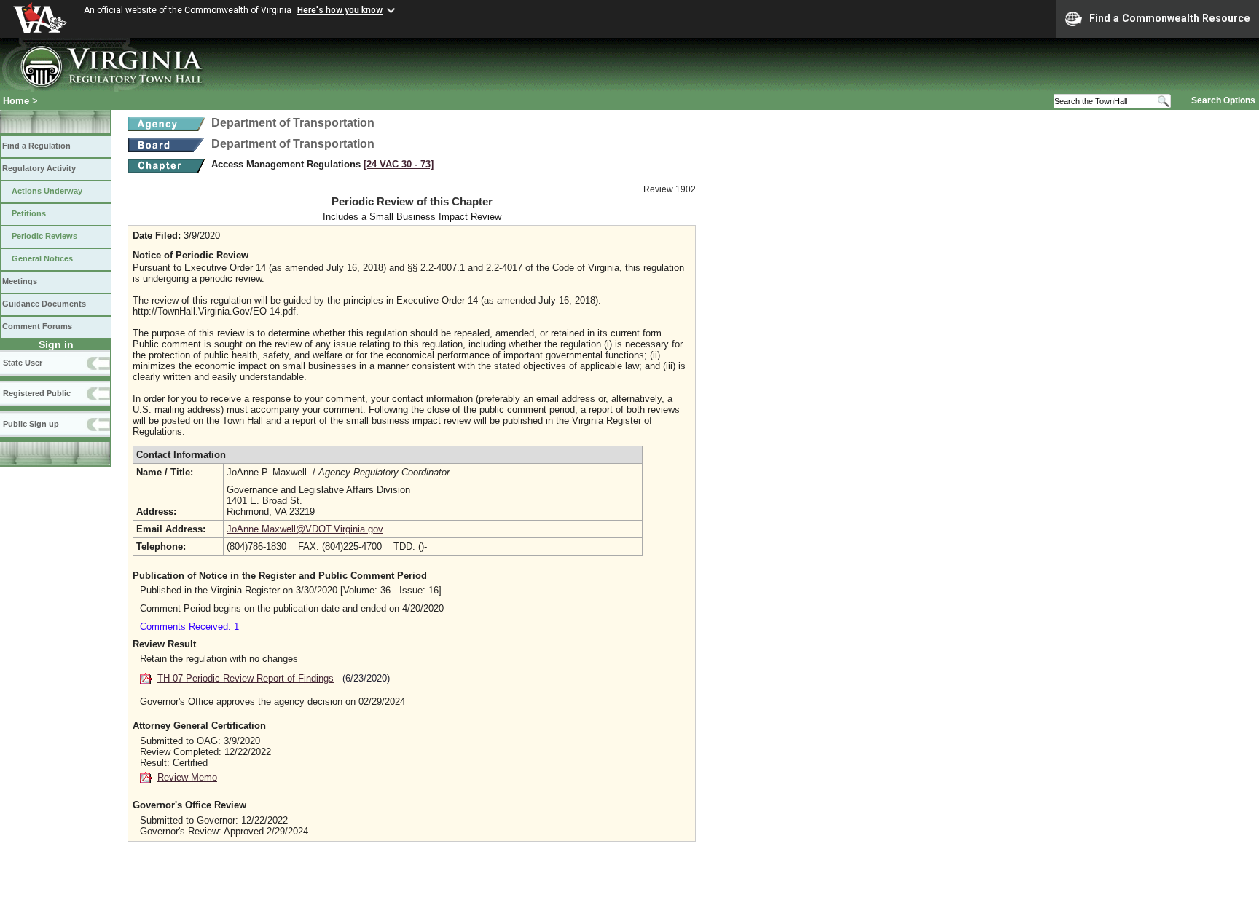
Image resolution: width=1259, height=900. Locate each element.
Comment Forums (37, 326)
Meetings (19, 281)
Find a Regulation (36, 145)
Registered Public (37, 393)
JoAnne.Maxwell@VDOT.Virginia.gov (305, 529)
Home (16, 100)
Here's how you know (340, 10)
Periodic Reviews (44, 236)
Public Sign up (31, 423)
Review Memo (187, 777)
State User (22, 362)
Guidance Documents (44, 303)
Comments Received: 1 (189, 626)
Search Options (1223, 100)
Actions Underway (47, 190)
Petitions (29, 213)
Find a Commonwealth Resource (1169, 18)
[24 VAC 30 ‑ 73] (399, 164)
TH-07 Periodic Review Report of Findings (245, 678)
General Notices (42, 258)
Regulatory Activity (39, 168)
